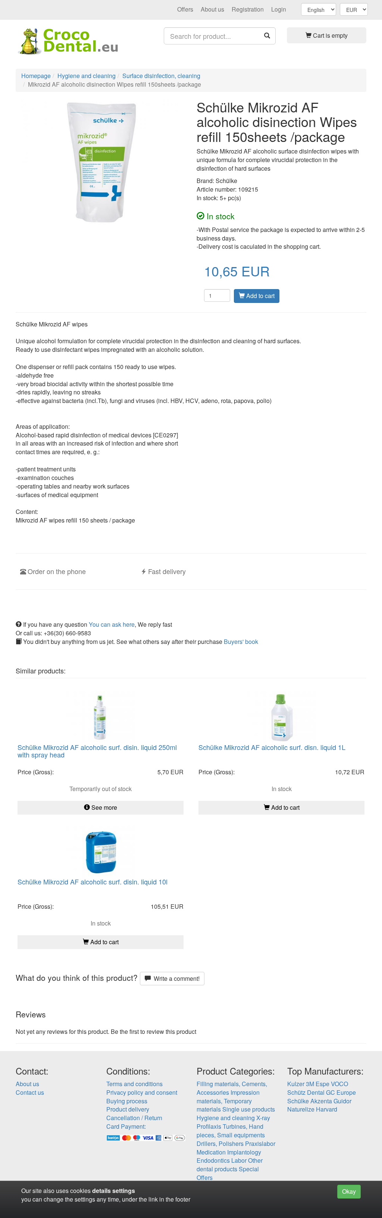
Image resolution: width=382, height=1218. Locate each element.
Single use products (248, 1109)
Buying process (126, 1101)
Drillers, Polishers (220, 1143)
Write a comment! (175, 978)
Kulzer (295, 1083)
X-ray (263, 1117)
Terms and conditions (134, 1083)
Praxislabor (260, 1143)
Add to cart (260, 295)
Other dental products (230, 1164)
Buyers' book (241, 641)
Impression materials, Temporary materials (228, 1101)
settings (123, 1190)
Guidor (342, 1101)
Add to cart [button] (285, 807)
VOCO (339, 1083)
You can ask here (112, 624)
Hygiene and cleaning (226, 1117)
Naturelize (300, 1109)
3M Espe (317, 1083)
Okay (349, 1191)
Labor (239, 1160)
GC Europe (341, 1092)
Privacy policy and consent (141, 1092)
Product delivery (127, 1109)
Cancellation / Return (134, 1117)
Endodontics (213, 1160)
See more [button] (103, 807)
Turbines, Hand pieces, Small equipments (231, 1130)
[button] (326, 35)
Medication (211, 1152)
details (101, 1190)
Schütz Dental (306, 1092)
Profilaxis (209, 1126)
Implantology (244, 1152)
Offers (185, 9)
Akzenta (321, 1101)
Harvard (326, 1109)
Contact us (30, 1092)
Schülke (298, 1101)
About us (212, 9)
